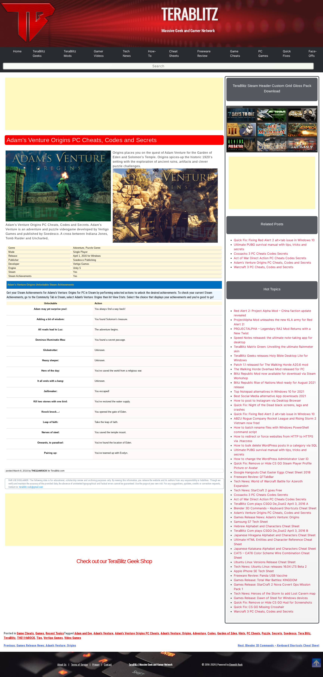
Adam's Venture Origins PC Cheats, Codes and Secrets (82, 140)
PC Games (263, 53)
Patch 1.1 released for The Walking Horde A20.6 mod (271, 364)
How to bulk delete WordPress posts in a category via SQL (275, 445)
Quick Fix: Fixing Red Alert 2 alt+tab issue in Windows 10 (274, 240)
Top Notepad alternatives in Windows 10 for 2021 (269, 391)
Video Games (72, 638)
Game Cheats (235, 53)
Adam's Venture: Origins (176, 633)
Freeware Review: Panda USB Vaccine (260, 575)
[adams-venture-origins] (58, 220)
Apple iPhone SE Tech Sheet (254, 571)
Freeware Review (203, 53)
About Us (61, 664)
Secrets (277, 633)
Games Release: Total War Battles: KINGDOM (265, 580)
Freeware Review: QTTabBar (254, 477)
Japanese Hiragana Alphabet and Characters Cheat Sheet (275, 535)
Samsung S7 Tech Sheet (251, 522)
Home (17, 51)
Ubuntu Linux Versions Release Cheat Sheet (265, 562)
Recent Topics (55, 633)
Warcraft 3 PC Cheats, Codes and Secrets (263, 267)
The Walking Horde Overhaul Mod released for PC (269, 369)
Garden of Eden (227, 633)
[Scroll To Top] (316, 658)
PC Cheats (253, 633)
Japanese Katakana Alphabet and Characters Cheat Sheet (275, 548)
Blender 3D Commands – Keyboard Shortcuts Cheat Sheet (275, 508)
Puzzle (266, 633)
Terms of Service (79, 664)
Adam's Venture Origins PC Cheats (137, 633)
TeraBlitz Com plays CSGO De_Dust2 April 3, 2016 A (271, 504)
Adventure (199, 633)
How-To (152, 53)
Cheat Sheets (174, 53)
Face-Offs (313, 53)
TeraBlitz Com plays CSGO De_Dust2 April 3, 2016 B (271, 530)
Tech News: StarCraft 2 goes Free (258, 490)
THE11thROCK (26, 638)
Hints (242, 633)
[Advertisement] (114, 104)
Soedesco (290, 633)
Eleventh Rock (235, 664)
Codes (211, 633)
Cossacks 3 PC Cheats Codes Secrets (261, 253)
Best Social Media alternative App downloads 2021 (270, 396)
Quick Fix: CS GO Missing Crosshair (259, 607)
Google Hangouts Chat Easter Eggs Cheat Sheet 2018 (272, 472)
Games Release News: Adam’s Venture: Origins (266, 517)
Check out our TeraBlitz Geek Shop (114, 561)
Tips (39, 638)
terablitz (190, 13)
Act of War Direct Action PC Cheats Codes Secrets (270, 258)
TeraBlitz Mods (70, 53)
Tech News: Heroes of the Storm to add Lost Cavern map (275, 593)
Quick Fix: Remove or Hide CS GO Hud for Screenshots (273, 602)
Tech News (127, 53)
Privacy (95, 664)
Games (39, 633)
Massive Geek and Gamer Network (188, 30)
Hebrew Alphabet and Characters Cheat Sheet (266, 526)
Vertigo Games (53, 638)
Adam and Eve (83, 633)
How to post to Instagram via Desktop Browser (267, 400)
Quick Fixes (287, 53)
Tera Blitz (304, 633)
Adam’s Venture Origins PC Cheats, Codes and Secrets (272, 262)
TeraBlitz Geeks (39, 53)
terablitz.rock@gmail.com (31, 487)
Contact (108, 664)
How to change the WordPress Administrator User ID (271, 459)
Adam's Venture (103, 633)
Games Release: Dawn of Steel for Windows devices (271, 598)
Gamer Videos (99, 53)
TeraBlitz (10, 638)
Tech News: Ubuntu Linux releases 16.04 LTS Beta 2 (270, 566)
